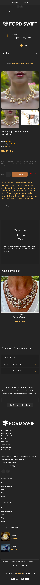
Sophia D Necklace (20, 317)
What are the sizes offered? (12, 364)
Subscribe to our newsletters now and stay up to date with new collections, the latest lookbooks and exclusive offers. (20, 392)
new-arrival (20, 314)
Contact (4, 496)
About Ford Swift (6, 486)
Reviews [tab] (20, 235)
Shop (2, 489)
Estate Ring (14, 535)
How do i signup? (9, 357)
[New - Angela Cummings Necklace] (10, 119)
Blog (2, 493)
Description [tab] (20, 230)
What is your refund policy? (12, 371)
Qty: (2, 174)
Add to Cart (20, 174)
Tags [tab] (20, 239)
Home (9, 63)
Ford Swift (19, 573)
